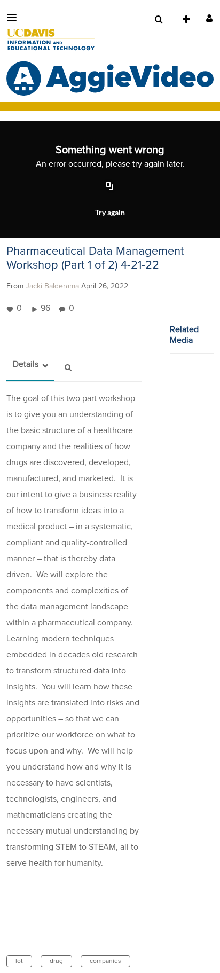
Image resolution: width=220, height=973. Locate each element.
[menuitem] (158, 19)
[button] (14, 17)
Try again (110, 212)
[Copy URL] (110, 186)
